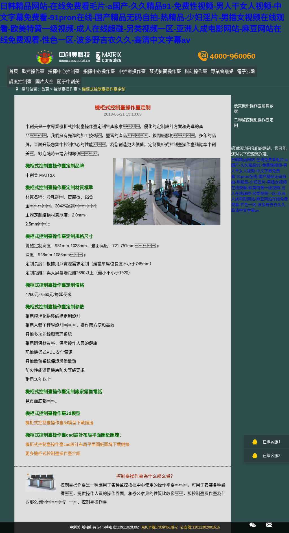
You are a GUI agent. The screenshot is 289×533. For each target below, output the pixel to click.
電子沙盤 (246, 71)
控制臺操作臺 (65, 89)
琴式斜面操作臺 (165, 71)
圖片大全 (44, 81)
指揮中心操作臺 (99, 71)
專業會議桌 (222, 71)
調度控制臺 (20, 81)
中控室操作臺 (132, 71)
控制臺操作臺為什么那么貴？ (145, 476)
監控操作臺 (33, 71)
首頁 (13, 71)
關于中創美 (68, 81)
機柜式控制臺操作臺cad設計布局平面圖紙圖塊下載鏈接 (77, 444)
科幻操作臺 (196, 71)
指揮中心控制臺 (64, 71)
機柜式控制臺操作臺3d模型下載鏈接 (59, 422)
